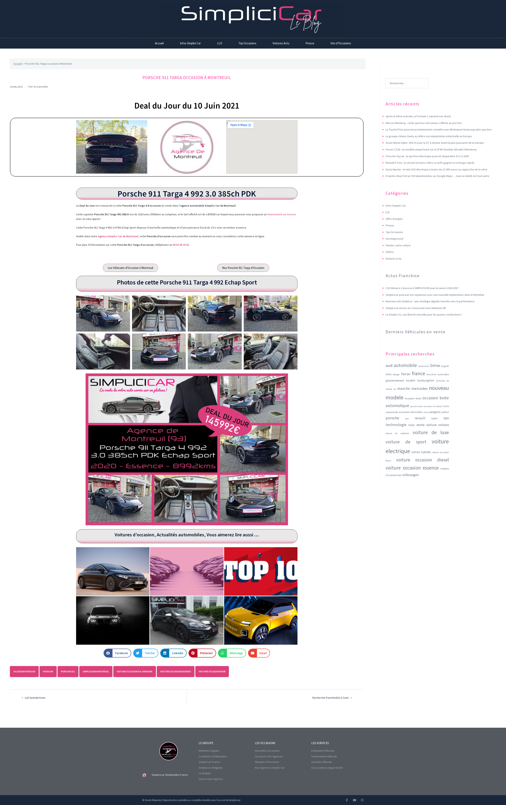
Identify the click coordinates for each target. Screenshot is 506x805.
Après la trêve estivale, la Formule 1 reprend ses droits (418, 116)
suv (446, 417)
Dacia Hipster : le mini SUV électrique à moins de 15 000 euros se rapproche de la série (436, 169)
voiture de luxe (431, 432)
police (445, 412)
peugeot (435, 412)
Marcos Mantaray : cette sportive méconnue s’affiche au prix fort (424, 123)
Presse (310, 43)
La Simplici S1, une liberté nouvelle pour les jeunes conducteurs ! (424, 314)
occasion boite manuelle (421, 406)
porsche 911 (68, 671)
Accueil (159, 43)
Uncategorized (394, 238)
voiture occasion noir (212, 671)
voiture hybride (421, 452)
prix (407, 418)
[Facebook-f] (346, 800)
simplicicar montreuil (96, 671)
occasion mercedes (411, 412)
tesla (411, 425)
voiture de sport (406, 442)
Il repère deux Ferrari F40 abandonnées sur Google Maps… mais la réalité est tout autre (437, 176)
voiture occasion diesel (422, 460)
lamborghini (425, 380)
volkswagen (410, 475)
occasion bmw (413, 398)
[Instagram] (362, 800)
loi (394, 388)
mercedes (419, 388)
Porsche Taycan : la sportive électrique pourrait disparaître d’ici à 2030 (427, 156)
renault (420, 418)
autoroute (423, 366)
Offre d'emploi (394, 219)
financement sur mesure (281, 214)
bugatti (445, 366)
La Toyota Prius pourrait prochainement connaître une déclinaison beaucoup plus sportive (439, 129)
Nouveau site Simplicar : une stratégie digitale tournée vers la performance (430, 301)
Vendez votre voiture (398, 245)
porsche (48, 671)
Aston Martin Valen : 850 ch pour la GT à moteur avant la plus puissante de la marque (435, 143)
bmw (435, 365)
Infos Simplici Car (190, 43)
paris (426, 412)
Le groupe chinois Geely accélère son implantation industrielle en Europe (429, 136)
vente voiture (426, 425)
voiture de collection (397, 433)
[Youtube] (354, 800)
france (418, 373)
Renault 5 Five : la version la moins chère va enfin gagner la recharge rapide (430, 162)
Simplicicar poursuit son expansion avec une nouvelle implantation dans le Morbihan (435, 295)
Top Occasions (247, 43)
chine (388, 374)
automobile (405, 365)
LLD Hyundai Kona (35, 697)
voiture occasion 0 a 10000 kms (134, 671)
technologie (396, 424)
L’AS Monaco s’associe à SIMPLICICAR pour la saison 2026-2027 (422, 288)
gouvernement (395, 380)
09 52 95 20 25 (181, 245)
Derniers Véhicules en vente (416, 331)
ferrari (405, 374)
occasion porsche (24, 671)
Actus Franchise (402, 275)
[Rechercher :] (407, 77)
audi (389, 365)
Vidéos (390, 252)
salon (434, 418)
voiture (443, 424)
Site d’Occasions (340, 43)
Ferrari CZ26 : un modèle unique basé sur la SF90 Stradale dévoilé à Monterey (431, 149)
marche (403, 388)
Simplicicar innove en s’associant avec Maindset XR (416, 308)
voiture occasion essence (175, 671)
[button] (117, 653)
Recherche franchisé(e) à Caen (330, 697)
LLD (219, 43)
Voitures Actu (281, 43)
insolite (410, 380)
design (396, 374)
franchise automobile (438, 374)
